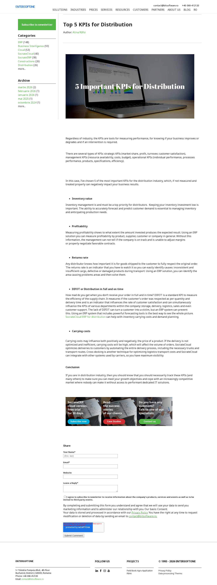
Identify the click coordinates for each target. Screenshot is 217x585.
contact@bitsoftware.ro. (143, 516)
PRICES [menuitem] (93, 9)
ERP (23, 42)
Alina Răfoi (79, 32)
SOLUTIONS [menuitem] (60, 9)
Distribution (28, 65)
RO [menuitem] (195, 9)
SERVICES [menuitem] (106, 9)
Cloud (24, 50)
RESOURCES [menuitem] (122, 9)
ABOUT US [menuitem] (174, 9)
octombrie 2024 (29, 102)
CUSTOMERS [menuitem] (140, 9)
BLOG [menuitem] (187, 9)
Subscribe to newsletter (37, 24)
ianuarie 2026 (28, 95)
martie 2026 (27, 87)
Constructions (29, 61)
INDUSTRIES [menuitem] (78, 9)
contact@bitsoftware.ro (165, 5)
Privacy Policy (140, 512)
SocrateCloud (28, 53)
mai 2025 (25, 98)
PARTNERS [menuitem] (158, 9)
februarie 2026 (28, 91)
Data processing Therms (170, 573)
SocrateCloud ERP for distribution (86, 317)
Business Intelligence (33, 46)
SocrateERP (27, 57)
